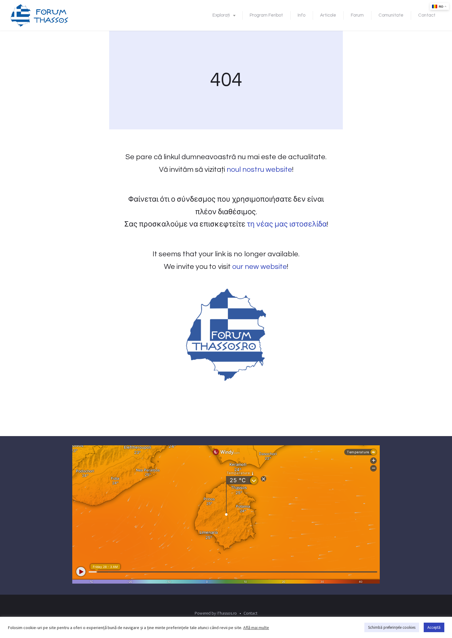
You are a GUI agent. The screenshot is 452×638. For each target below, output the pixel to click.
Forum (357, 15)
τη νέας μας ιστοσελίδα (287, 224)
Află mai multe (256, 627)
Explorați (221, 15)
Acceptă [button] (434, 627)
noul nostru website (259, 169)
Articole (328, 15)
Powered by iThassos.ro (216, 613)
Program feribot (266, 15)
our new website (259, 266)
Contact (426, 15)
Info (301, 15)
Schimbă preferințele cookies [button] (391, 627)
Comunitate (391, 15)
